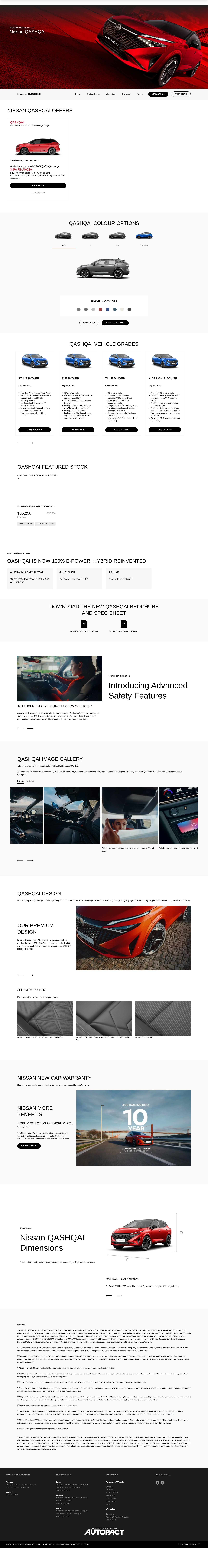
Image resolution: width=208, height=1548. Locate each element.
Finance (140, 94)
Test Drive (181, 94)
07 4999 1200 (12, 1495)
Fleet (108, 1504)
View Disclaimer (38, 192)
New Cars (110, 1495)
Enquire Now (35, 430)
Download (126, 94)
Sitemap (86, 1544)
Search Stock (112, 1492)
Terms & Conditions (61, 1544)
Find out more (29, 1146)
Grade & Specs (93, 94)
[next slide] (22, 443)
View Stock (158, 94)
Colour (77, 94)
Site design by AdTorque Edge (190, 1544)
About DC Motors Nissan (117, 1517)
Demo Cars (111, 1498)
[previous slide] (28, 443)
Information (110, 94)
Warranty (170, 1414)
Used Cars (110, 1501)
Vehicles (110, 1487)
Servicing (110, 1514)
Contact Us (111, 1520)
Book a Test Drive (115, 323)
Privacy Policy (76, 1544)
